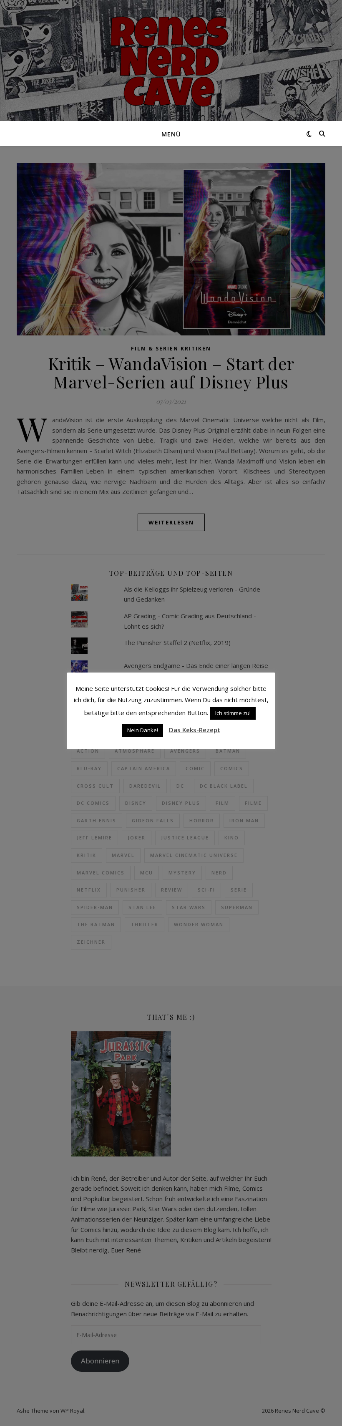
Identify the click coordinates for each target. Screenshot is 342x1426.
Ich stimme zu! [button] (233, 713)
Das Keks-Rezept (194, 730)
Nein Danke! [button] (142, 730)
